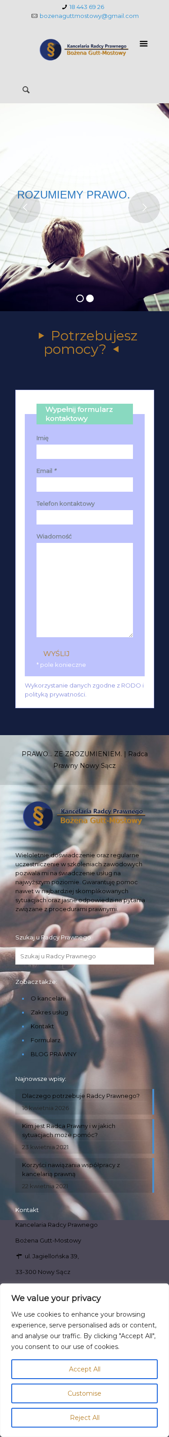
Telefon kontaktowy (66, 503)
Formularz (45, 1040)
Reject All (85, 1418)
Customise (84, 1393)
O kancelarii (48, 998)
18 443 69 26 (86, 6)
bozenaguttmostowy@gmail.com (89, 15)
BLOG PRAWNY (54, 1054)
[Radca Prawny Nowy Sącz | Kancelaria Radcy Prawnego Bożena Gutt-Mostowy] (84, 49)
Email (46, 470)
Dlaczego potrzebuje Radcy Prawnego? (81, 1095)
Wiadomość (54, 536)
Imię (43, 437)
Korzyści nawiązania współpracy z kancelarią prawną (71, 1169)
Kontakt (42, 1026)
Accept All (84, 1369)
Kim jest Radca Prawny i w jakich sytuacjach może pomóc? (68, 1130)
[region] (84, 1360)
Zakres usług (49, 1012)
